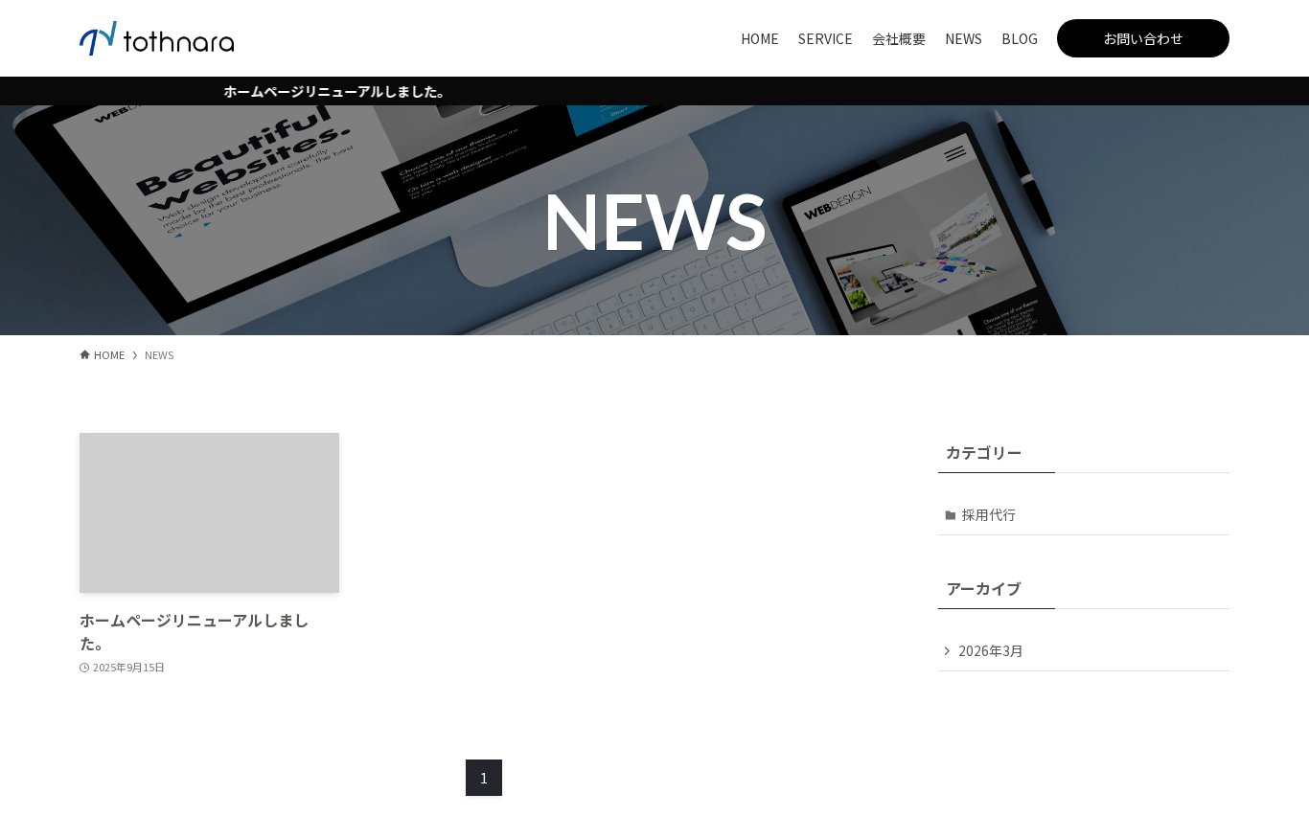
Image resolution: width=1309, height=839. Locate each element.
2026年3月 (990, 650)
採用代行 (989, 514)
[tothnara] (157, 38)
